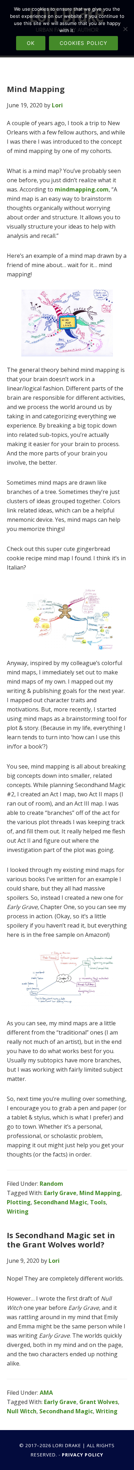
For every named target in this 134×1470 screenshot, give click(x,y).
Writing (18, 1211)
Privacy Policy (82, 1454)
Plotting (19, 1202)
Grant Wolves (98, 1402)
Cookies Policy (83, 43)
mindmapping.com (82, 189)
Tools (98, 1202)
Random (51, 1184)
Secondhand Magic (60, 1202)
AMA (46, 1393)
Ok (31, 43)
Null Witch (21, 1411)
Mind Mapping (36, 88)
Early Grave (60, 1193)
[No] (125, 28)
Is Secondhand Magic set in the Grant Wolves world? (61, 1240)
